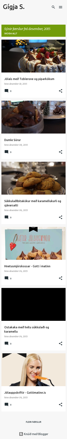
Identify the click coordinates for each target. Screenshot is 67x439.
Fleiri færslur (33, 422)
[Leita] (53, 7)
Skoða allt (10, 33)
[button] (60, 91)
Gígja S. (14, 6)
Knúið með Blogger (35, 434)
